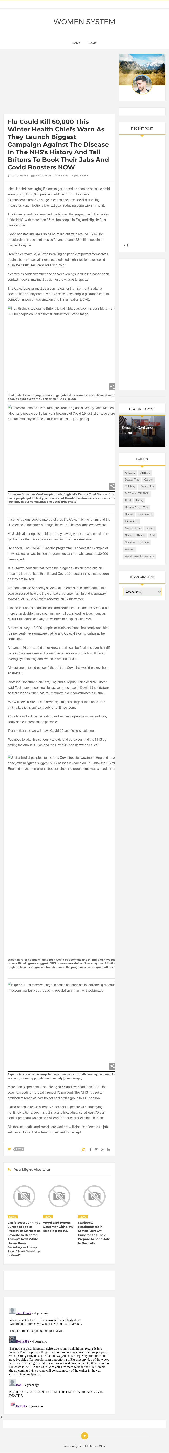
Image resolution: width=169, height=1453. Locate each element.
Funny (139, 500)
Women (129, 549)
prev (124, 245)
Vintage (144, 542)
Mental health (133, 528)
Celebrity (130, 486)
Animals (145, 472)
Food (128, 500)
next (127, 245)
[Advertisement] (59, 82)
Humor (129, 514)
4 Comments (61, 175)
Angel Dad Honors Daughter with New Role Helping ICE (58, 1227)
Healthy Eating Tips (136, 507)
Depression (147, 486)
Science (130, 542)
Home (93, 43)
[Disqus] (59, 1357)
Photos (140, 535)
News (19, 1149)
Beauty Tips (132, 479)
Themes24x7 (97, 1446)
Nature (150, 528)
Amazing (130, 472)
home (76, 43)
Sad (152, 535)
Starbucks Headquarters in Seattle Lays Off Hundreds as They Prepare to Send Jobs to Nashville (94, 1233)
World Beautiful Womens (139, 556)
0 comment (81, 175)
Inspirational (145, 514)
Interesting (131, 521)
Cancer (148, 479)
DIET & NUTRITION (137, 493)
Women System (84, 22)
